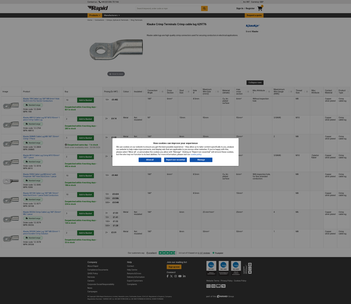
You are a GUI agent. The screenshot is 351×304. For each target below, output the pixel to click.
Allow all (150, 160)
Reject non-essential (175, 160)
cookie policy (196, 154)
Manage (201, 160)
